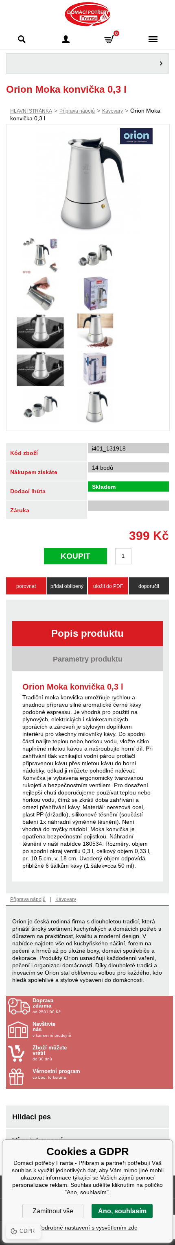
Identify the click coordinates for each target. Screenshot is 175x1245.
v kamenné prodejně (52, 1029)
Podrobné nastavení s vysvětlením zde (88, 1227)
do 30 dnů (50, 1053)
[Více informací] (87, 63)
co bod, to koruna (56, 1074)
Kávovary (112, 111)
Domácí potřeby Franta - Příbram (88, 14)
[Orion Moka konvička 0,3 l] (88, 183)
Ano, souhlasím (122, 1211)
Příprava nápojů (77, 111)
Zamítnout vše (53, 1211)
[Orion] (136, 137)
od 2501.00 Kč (47, 1006)
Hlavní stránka (31, 111)
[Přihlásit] (66, 39)
